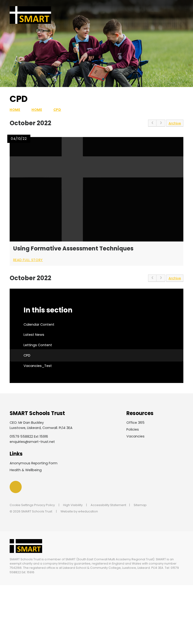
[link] (152, 123)
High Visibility (73, 505)
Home (15, 109)
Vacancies (135, 436)
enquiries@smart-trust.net (32, 441)
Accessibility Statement (108, 505)
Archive (175, 123)
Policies (132, 429)
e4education (88, 511)
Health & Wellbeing (26, 470)
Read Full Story (28, 260)
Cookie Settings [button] (21, 505)
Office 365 (135, 422)
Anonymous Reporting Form (33, 463)
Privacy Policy (44, 505)
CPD (57, 109)
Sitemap (140, 505)
